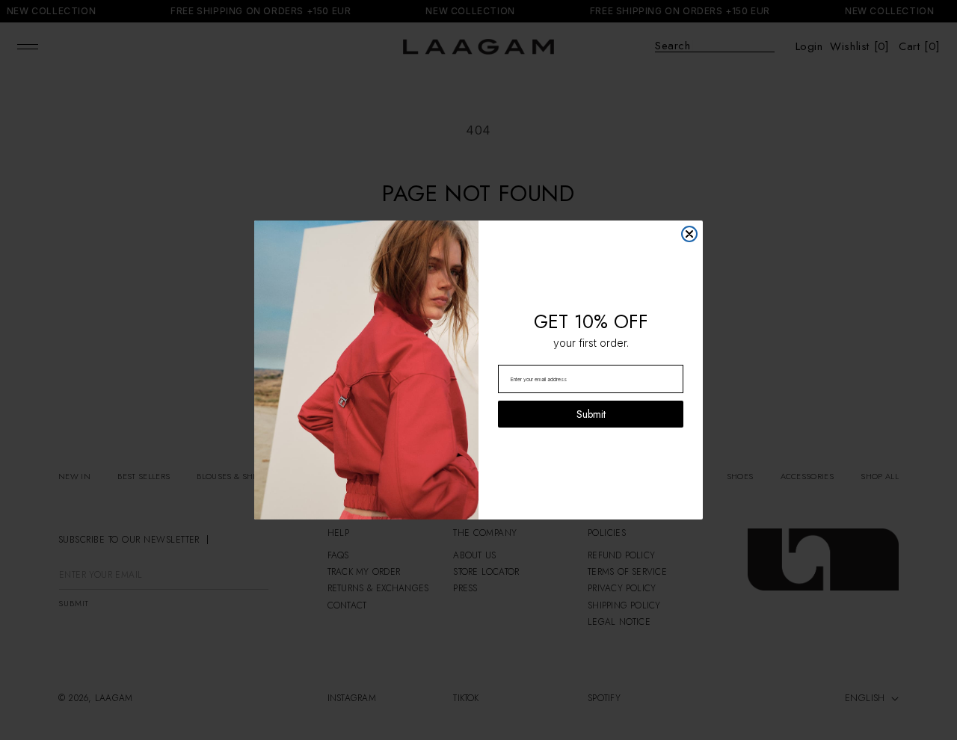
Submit (591, 414)
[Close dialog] (689, 233)
